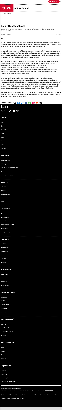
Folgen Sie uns (4, 111)
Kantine (3, 351)
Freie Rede (4, 258)
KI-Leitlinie (31, 395)
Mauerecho (4, 255)
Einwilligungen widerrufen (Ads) (16, 398)
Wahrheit (3, 148)
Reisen (3, 347)
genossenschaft (5, 217)
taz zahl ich (4, 221)
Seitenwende (4, 398)
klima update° (4, 251)
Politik (2, 122)
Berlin (2, 141)
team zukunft (4, 274)
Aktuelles (3, 187)
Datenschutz (43, 395)
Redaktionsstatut (11, 395)
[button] (60, 1)
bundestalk (4, 244)
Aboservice (4, 374)
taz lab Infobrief (5, 285)
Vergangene (4, 308)
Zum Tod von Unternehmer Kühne (9, 167)
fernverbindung (5, 247)
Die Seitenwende (5, 194)
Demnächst (4, 297)
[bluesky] (14, 111)
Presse (3, 201)
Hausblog (3, 190)
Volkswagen (4, 164)
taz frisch (3, 278)
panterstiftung (4, 228)
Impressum (50, 395)
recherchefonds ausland (7, 224)
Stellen (3, 198)
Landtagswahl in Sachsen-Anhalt (9, 175)
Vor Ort (3, 301)
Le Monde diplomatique (7, 331)
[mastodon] (10, 111)
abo (2, 213)
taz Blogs (3, 324)
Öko (2, 126)
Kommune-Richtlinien (22, 395)
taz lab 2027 (4, 312)
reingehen (3, 262)
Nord (2, 144)
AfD (2, 171)
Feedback (3, 370)
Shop (2, 355)
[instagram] (17, 111)
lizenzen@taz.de (49, 390)
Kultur (2, 133)
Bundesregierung (5, 160)
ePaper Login (4, 378)
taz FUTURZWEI (5, 328)
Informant (37, 395)
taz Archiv (3, 335)
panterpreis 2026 (5, 232)
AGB (55, 395)
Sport (2, 137)
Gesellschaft (4, 130)
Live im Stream (5, 304)
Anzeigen (3, 358)
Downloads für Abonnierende (8, 381)
